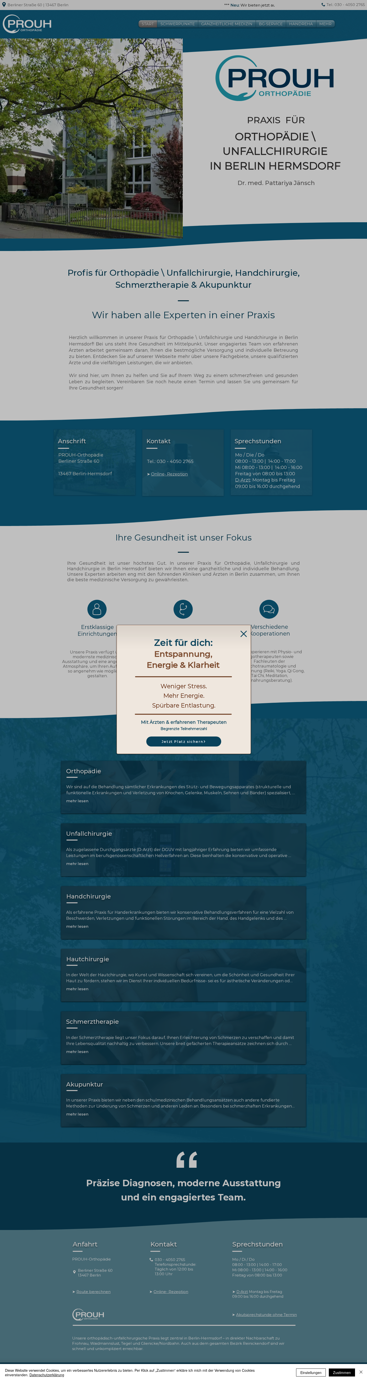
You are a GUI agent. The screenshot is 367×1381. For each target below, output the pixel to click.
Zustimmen (342, 1372)
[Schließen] (361, 1372)
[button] (243, 634)
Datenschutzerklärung (46, 1374)
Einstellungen (311, 1372)
